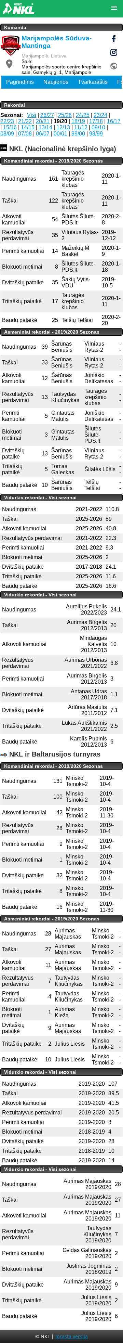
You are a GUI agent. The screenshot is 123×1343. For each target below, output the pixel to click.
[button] (114, 8)
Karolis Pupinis (88, 738)
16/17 (114, 121)
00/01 (60, 134)
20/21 (43, 121)
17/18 (96, 121)
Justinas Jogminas (88, 1266)
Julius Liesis (96, 1297)
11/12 (80, 127)
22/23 (7, 121)
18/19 (78, 121)
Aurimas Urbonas (86, 660)
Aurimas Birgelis (87, 622)
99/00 (78, 134)
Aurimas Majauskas (87, 1181)
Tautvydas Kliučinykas (97, 1231)
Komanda (15, 27)
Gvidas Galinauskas (87, 1250)
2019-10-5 (109, 282)
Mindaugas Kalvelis (93, 641)
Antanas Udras (89, 691)
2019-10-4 (107, 781)
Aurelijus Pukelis (86, 606)
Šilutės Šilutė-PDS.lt (92, 435)
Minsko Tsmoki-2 (77, 781)
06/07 (43, 134)
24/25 (83, 115)
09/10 (98, 127)
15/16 (10, 127)
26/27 (47, 115)
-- (120, 347)
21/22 (25, 121)
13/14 (45, 127)
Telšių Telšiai (77, 320)
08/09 (7, 134)
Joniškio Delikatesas (98, 378)
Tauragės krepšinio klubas (73, 179)
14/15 (28, 127)
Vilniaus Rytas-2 (94, 347)
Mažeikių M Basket (75, 251)
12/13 (63, 127)
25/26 (65, 115)
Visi (31, 115)
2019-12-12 (109, 235)
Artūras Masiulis (87, 707)
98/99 (96, 134)
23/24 (100, 115)
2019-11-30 (107, 812)
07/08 (25, 134)
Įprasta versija (71, 1336)
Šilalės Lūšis (99, 469)
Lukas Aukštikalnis (84, 723)
